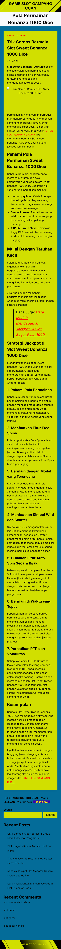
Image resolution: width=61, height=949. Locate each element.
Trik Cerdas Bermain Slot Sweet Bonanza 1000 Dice (27, 48)
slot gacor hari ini (14, 925)
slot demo (9, 910)
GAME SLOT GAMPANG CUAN (35, 944)
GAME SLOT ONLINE (16, 36)
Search (8, 809)
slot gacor (9, 918)
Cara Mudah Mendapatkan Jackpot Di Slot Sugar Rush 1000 (30, 323)
